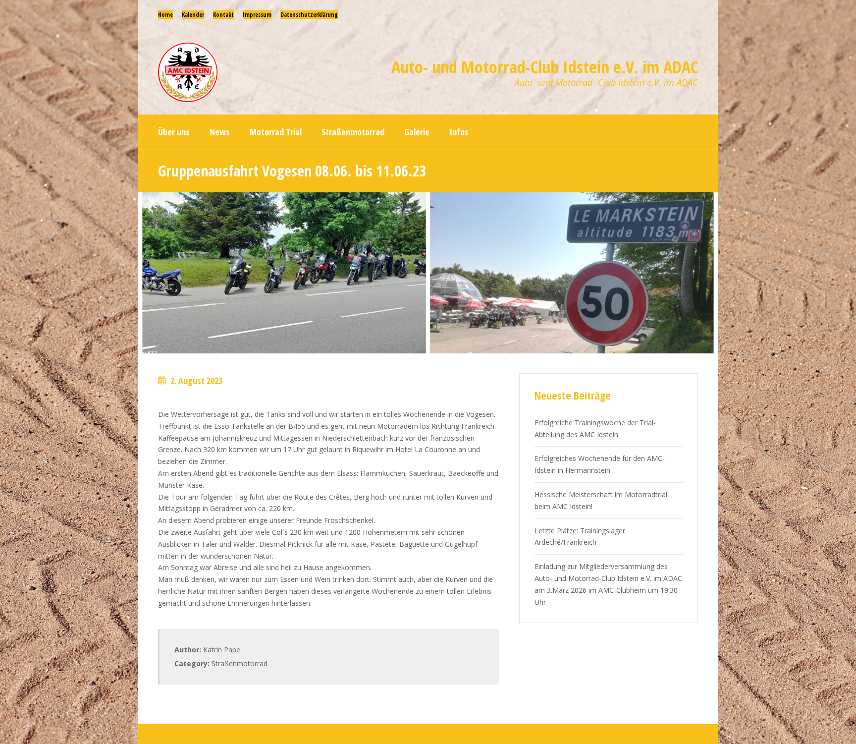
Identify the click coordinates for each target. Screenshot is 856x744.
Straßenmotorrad (240, 663)
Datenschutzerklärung (309, 14)
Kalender (193, 14)
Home (165, 14)
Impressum (257, 14)
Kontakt (223, 14)
